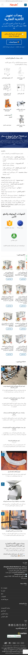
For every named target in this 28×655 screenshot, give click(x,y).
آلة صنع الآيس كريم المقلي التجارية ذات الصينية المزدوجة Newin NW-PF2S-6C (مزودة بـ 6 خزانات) (7, 348)
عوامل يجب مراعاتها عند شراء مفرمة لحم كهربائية (14, 501)
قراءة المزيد (23, 279)
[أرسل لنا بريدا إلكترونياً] (17, 625)
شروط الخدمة (4, 599)
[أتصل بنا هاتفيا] (15, 625)
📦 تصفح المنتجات (14, 42)
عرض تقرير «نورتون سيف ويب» (22, 633)
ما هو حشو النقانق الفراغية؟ (14, 440)
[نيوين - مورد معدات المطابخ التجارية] (14, 4)
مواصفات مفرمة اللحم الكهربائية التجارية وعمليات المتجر (14, 413)
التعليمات (3, 596)
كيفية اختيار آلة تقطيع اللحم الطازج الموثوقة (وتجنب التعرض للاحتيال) (14, 387)
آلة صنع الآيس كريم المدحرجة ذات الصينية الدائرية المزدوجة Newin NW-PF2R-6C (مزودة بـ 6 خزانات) (21, 349)
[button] (25, 5)
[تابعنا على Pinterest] (12, 625)
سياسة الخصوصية (5, 608)
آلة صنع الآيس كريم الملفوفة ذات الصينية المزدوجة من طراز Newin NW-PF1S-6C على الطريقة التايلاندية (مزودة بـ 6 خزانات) (21, 300)
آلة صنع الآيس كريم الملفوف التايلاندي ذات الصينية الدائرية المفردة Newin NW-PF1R (8, 274)
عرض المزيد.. (20, 255)
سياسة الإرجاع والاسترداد (7, 645)
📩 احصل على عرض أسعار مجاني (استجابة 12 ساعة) (14, 35)
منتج (2, 593)
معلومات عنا (4, 588)
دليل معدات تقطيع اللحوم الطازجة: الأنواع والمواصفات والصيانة (14, 428)
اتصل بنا (3, 591)
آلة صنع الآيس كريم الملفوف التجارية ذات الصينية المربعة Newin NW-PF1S (21, 274)
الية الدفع (3, 611)
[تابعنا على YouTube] (9, 625)
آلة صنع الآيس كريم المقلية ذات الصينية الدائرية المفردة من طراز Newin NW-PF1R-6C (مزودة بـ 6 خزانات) (7, 298)
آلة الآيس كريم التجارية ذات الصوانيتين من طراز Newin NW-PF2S (7, 325)
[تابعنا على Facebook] (25, 625)
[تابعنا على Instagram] (23, 625)
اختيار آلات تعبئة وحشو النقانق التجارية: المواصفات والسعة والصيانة (14, 398)
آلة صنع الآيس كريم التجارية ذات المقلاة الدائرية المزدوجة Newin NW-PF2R (21, 325)
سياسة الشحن (4, 613)
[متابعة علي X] (20, 625)
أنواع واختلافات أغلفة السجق (14, 471)
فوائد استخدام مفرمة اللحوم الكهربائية (14, 531)
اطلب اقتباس (4, 616)
